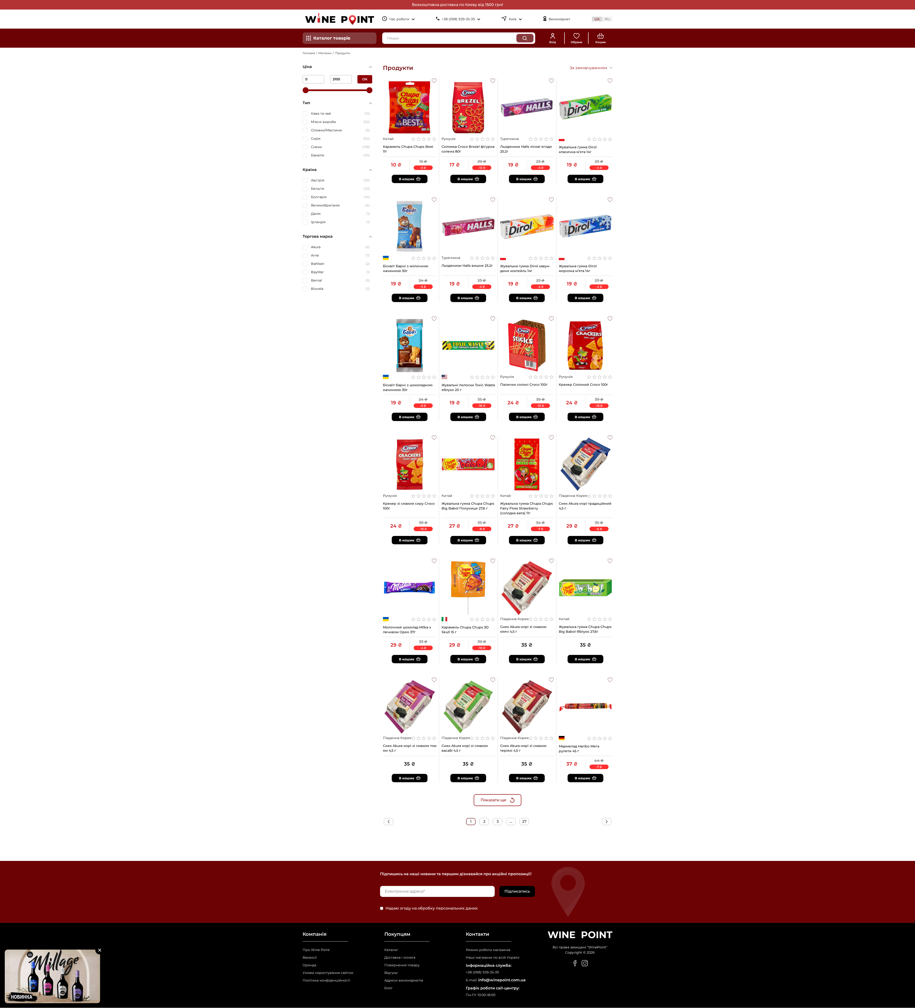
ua (597, 19)
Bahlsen (317, 264)
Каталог (391, 950)
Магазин (324, 53)
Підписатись (517, 891)
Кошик (600, 42)
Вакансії (310, 958)
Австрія (317, 180)
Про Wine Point (316, 950)
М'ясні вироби (323, 122)
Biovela (317, 289)
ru (607, 19)
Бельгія (317, 188)
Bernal (316, 280)
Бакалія (317, 155)
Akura (315, 247)
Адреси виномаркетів (403, 980)
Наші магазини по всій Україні (492, 958)
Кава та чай (321, 113)
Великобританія (325, 205)
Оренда (309, 965)
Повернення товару (402, 965)
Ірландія (318, 222)
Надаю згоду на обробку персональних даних (432, 908)
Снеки (316, 147)
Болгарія (318, 197)
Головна (309, 53)
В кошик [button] (406, 179)
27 (524, 821)
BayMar (317, 272)
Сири (315, 138)
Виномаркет (559, 19)
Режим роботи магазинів (488, 950)
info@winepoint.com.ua (502, 980)
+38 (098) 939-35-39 (482, 972)
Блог (388, 988)
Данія (315, 213)
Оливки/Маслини (326, 130)
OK (364, 79)
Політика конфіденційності (326, 980)
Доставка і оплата (399, 958)
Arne (315, 255)
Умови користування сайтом (328, 973)
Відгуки (391, 973)
